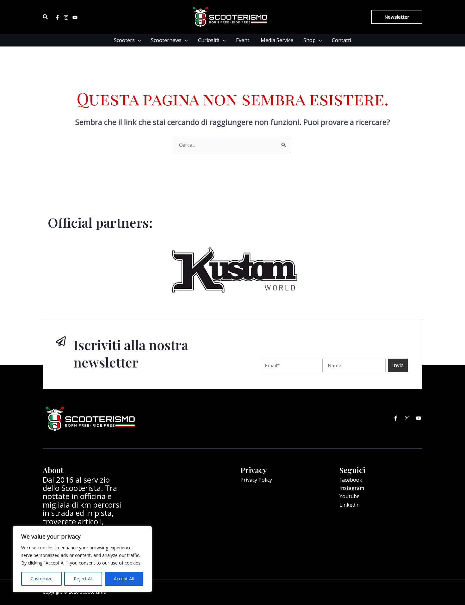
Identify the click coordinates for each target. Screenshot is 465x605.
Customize (42, 579)
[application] (138, 40)
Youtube (349, 496)
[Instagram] (66, 17)
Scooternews (166, 40)
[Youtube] (75, 17)
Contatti (341, 40)
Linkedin (349, 504)
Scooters (124, 40)
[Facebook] (57, 17)
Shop (309, 40)
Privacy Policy (256, 479)
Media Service (277, 40)
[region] (82, 559)
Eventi (243, 40)
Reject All (83, 579)
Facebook (350, 479)
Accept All (124, 579)
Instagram (351, 488)
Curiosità (209, 40)
